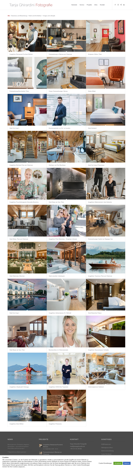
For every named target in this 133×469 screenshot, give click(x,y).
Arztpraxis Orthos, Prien (95, 54)
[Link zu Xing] (121, 4)
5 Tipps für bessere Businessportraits (17, 452)
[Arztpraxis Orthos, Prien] (105, 36)
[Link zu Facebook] (115, 4)
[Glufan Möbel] (105, 73)
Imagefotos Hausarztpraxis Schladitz (98, 350)
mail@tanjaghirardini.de (77, 446)
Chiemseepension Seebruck (96, 387)
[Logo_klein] (31, 5)
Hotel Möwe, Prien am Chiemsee (19, 239)
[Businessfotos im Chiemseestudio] (66, 331)
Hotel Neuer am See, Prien (56, 202)
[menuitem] (74, 5)
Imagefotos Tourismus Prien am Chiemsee (100, 276)
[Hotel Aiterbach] (105, 110)
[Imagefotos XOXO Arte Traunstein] (66, 368)
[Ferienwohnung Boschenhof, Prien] (27, 73)
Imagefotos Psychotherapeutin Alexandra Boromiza (24, 202)
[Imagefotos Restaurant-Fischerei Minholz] (27, 36)
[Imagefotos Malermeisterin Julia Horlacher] (105, 184)
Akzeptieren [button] (118, 463)
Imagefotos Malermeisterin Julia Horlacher (100, 202)
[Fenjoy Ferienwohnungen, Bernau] (66, 73)
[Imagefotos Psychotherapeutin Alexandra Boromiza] (27, 184)
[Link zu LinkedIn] (123, 4)
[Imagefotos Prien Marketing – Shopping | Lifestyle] (66, 220)
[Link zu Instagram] (118, 4)
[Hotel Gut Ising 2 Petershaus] (105, 147)
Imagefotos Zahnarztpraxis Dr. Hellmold (60, 313)
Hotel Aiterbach (92, 128)
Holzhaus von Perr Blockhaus (57, 165)
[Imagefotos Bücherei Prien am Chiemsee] (27, 147)
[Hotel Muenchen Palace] (105, 294)
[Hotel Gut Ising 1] (27, 294)
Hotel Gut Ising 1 (14, 313)
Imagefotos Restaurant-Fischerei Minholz (21, 54)
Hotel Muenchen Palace (94, 313)
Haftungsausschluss (107, 447)
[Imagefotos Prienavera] (66, 405)
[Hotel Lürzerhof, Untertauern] (66, 257)
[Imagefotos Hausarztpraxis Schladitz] (105, 331)
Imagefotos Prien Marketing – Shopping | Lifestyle (63, 239)
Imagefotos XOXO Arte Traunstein (58, 387)
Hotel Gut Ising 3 (14, 128)
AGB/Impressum (106, 444)
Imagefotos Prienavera (55, 424)
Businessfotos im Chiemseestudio (58, 350)
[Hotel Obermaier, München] (27, 257)
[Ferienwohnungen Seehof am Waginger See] (105, 220)
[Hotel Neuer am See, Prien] (66, 184)
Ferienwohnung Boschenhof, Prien (19, 91)
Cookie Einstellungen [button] (105, 463)
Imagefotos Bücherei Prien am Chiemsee (21, 165)
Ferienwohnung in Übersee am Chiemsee (60, 54)
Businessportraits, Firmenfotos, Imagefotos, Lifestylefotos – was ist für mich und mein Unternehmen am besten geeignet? (18, 446)
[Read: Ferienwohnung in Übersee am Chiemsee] (40, 453)
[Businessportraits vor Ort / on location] (66, 110)
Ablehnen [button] (126, 463)
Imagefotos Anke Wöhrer (16, 424)
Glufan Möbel (92, 91)
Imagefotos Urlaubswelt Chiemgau (19, 387)
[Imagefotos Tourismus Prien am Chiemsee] (105, 257)
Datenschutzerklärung (107, 451)
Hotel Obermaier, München (17, 276)
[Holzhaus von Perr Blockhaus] (66, 147)
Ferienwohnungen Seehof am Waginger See (100, 239)
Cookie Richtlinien (106, 454)
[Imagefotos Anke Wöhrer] (27, 405)
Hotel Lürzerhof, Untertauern (57, 276)
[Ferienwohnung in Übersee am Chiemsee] (66, 36)
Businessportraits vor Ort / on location (59, 128)
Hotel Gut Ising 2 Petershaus (96, 165)
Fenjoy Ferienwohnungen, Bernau (58, 91)
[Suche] (108, 5)
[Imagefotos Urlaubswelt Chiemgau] (27, 368)
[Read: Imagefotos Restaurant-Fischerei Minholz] (40, 445)
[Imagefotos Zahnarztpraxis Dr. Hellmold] (66, 294)
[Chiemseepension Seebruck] (105, 368)
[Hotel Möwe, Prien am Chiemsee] (27, 220)
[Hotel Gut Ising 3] (27, 110)
